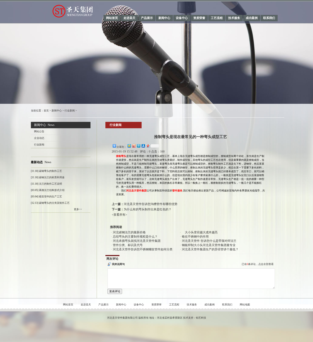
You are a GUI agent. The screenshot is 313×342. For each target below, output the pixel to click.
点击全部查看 (266, 264)
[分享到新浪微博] (133, 145)
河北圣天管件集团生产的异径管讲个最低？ (210, 249)
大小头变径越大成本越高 (200, 232)
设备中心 (182, 18)
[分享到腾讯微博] (138, 145)
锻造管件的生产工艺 (50, 196)
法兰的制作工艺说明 (50, 183)
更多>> (78, 209)
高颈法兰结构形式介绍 (52, 190)
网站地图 (245, 304)
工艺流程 (217, 18)
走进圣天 (129, 18)
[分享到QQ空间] (129, 145)
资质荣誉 (199, 18)
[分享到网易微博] (147, 145)
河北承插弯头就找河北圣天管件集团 (137, 240)
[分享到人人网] (143, 145)
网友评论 (112, 258)
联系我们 (269, 18)
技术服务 (234, 18)
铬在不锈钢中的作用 (195, 236)
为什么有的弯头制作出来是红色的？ (147, 209)
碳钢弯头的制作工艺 (50, 171)
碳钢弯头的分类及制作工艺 (54, 202)
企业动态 (39, 138)
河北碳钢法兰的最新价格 (129, 232)
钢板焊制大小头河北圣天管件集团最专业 (208, 245)
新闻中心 (164, 18)
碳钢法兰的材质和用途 (52, 177)
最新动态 (37, 162)
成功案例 (252, 18)
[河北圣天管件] (62, 11)
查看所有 (119, 214)
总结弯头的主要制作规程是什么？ (135, 236)
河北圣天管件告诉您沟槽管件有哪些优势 (150, 204)
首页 (46, 110)
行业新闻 (70, 110)
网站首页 (112, 18)
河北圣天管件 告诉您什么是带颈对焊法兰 (209, 240)
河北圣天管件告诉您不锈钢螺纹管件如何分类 (142, 249)
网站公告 (39, 131)
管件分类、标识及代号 (128, 245)
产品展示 (147, 18)
